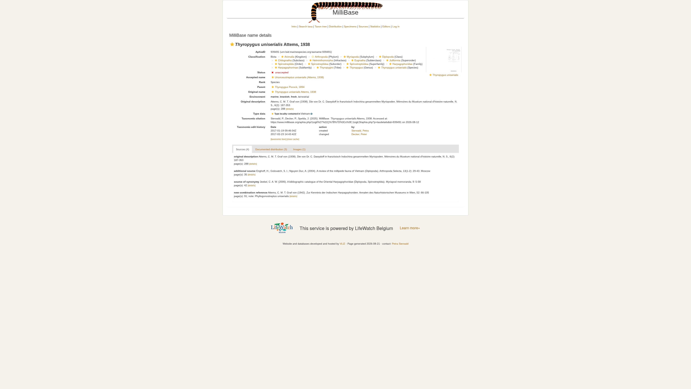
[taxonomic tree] (279, 139)
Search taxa (306, 26)
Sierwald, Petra (360, 130)
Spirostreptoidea (359, 63)
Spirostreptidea (319, 63)
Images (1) (299, 149)
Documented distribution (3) (271, 149)
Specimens (350, 26)
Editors (386, 26)
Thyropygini (326, 67)
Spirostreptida (286, 63)
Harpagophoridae (402, 63)
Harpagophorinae (288, 67)
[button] (232, 44)
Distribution (335, 26)
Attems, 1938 (295, 91)
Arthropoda (321, 56)
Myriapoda (353, 56)
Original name (256, 91)
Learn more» (410, 227)
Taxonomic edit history (251, 127)
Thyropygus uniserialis (445, 74)
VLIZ (342, 243)
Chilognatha (285, 60)
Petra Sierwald (400, 243)
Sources (363, 26)
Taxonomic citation (253, 118)
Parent (261, 87)
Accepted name (255, 77)
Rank (262, 82)
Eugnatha (359, 60)
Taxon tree (321, 26)
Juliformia (394, 60)
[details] (289, 109)
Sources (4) (242, 149)
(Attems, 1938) (299, 77)
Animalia (289, 56)
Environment (257, 96)
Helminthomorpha (323, 60)
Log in (395, 26)
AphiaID (260, 51)
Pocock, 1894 (289, 87)
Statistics (375, 26)
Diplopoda (388, 56)
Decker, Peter (359, 134)
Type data (259, 113)
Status (261, 72)
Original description (253, 101)
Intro (294, 26)
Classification (256, 56)
